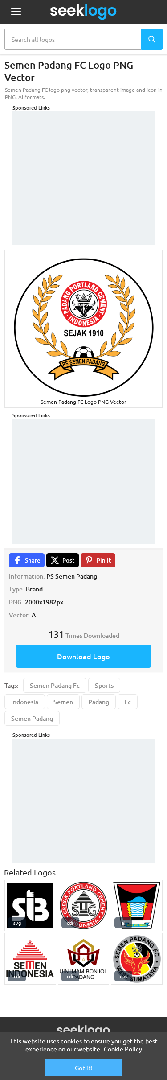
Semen (63, 702)
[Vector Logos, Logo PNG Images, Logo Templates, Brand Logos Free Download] (83, 12)
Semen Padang (32, 718)
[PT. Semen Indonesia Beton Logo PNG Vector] (30, 906)
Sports (104, 685)
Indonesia (24, 702)
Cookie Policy (123, 1049)
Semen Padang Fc (55, 685)
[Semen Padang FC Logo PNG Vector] (137, 959)
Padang (98, 702)
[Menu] (16, 12)
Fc (127, 702)
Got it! (84, 1068)
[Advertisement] (83, 167)
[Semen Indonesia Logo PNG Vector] (30, 959)
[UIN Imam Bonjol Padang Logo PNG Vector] (84, 959)
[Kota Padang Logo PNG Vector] (137, 906)
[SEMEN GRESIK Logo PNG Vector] (84, 906)
